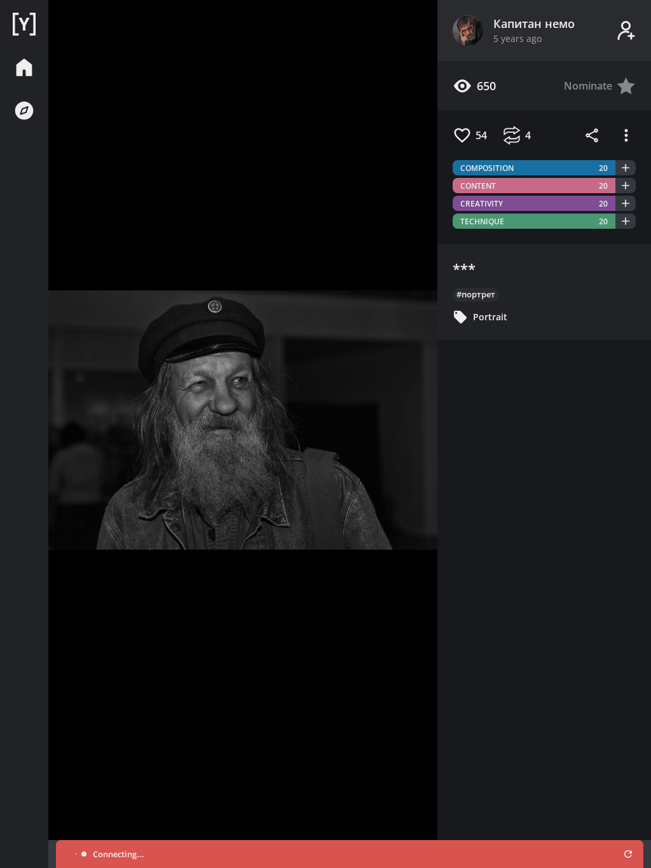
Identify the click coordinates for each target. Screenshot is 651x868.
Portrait (490, 317)
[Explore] (24, 111)
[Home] (24, 24)
